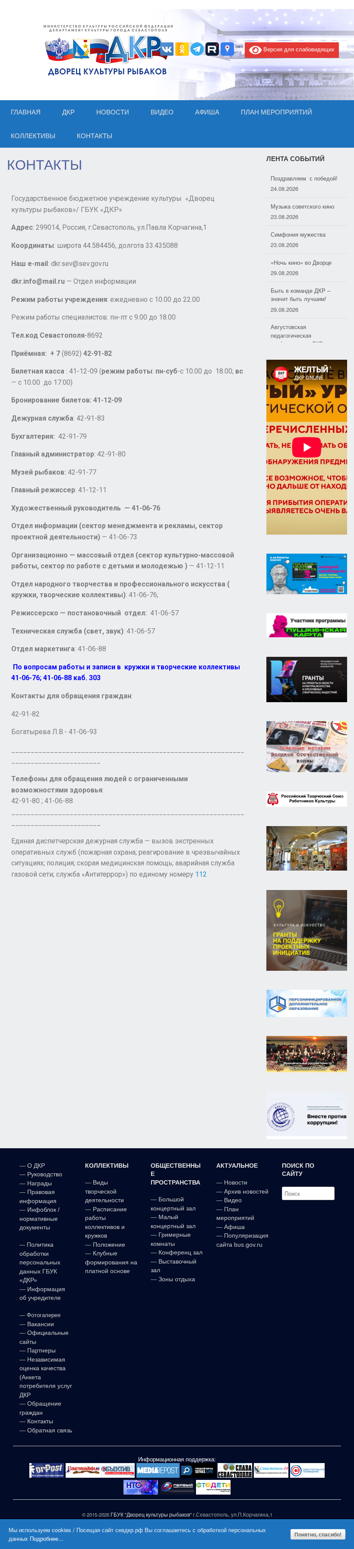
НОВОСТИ (112, 112)
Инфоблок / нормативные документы (39, 1218)
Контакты (39, 1421)
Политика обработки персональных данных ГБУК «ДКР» (39, 1262)
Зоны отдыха (176, 1279)
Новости (235, 1182)
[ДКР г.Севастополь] (105, 50)
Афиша (234, 1226)
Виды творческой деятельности (104, 1191)
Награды (39, 1183)
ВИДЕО (162, 112)
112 (201, 874)
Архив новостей (246, 1191)
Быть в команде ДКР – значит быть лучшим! (300, 294)
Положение (109, 1244)
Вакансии (40, 1324)
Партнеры (41, 1350)
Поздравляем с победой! (304, 178)
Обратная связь (48, 1430)
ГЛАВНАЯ (26, 112)
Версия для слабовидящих (298, 49)
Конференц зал (180, 1252)
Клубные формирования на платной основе (111, 1262)
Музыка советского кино (302, 206)
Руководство (44, 1174)
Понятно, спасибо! (317, 1534)
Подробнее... (46, 1538)
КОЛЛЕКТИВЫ (33, 135)
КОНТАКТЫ (94, 135)
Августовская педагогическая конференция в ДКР (297, 335)
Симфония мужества (298, 234)
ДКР (68, 112)
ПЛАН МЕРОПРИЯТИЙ (276, 112)
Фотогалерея (43, 1315)
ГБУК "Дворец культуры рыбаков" (151, 1514)
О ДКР (36, 1165)
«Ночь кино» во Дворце (301, 262)
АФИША (207, 112)
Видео (233, 1200)
